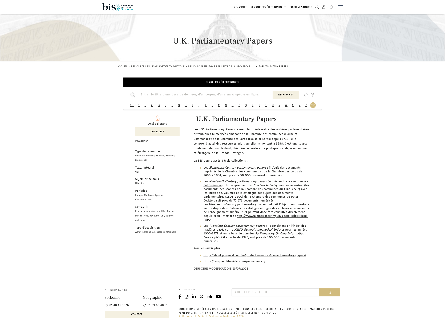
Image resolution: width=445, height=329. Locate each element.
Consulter (157, 132)
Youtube (218, 296)
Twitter (201, 296)
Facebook (180, 296)
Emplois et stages (293, 309)
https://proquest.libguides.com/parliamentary (234, 261)
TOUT (312, 105)
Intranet (206, 313)
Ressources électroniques (268, 7)
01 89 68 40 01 (157, 305)
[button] (317, 7)
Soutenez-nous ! (301, 7)
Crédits (271, 309)
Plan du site (188, 313)
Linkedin (194, 296)
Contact (136, 314)
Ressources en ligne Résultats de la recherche (219, 67)
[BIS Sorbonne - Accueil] (117, 7)
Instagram (186, 296)
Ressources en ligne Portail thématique (157, 67)
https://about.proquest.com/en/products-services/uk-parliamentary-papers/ (255, 255)
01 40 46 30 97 (118, 305)
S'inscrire (240, 7)
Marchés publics (322, 309)
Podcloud (209, 296)
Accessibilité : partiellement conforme (246, 313)
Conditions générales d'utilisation (205, 309)
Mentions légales (249, 309)
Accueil (122, 67)
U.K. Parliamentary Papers (217, 129)
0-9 (132, 105)
